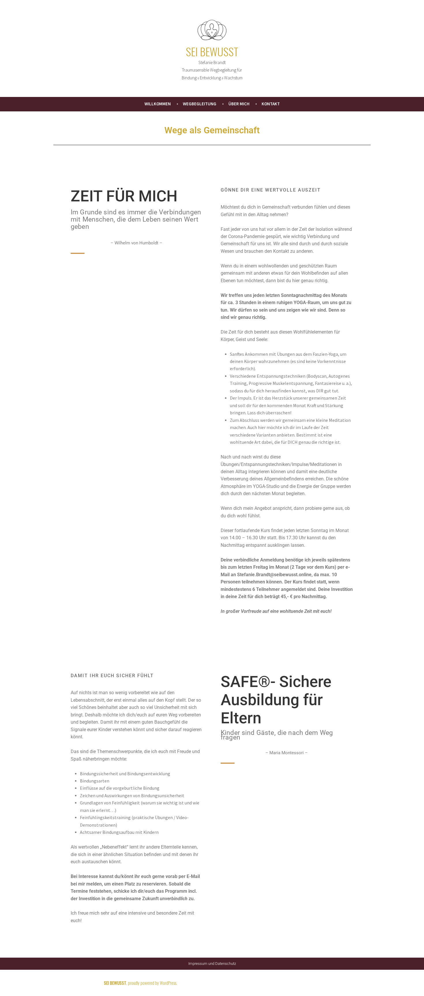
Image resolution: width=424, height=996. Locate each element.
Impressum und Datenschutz (212, 963)
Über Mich (238, 103)
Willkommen (158, 103)
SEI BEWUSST (212, 51)
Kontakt (271, 103)
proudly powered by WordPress (152, 983)
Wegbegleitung (199, 103)
